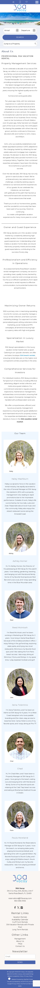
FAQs (20, 944)
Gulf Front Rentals (20, 922)
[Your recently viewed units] (13, 2)
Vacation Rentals (20, 917)
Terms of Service (28, 983)
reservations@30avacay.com (20, 898)
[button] (37, 2)
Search (20, 37)
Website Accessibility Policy (15, 976)
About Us (20, 941)
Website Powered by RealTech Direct (22, 979)
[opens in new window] (15, 907)
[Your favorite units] (26, 2)
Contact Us (20, 946)
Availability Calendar (20, 920)
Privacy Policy (28, 976)
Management (20, 939)
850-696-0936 (20, 901)
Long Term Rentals (20, 930)
